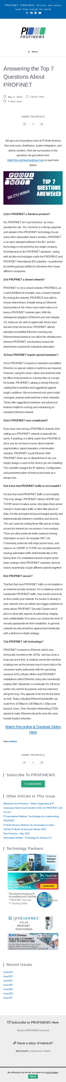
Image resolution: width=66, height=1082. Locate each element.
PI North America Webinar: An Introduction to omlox (28, 825)
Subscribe (34, 784)
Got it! (33, 1076)
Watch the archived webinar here (25, 160)
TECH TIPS (37, 97)
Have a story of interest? (34, 1043)
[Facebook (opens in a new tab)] (31, 12)
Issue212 (13, 741)
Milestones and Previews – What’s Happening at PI (28, 803)
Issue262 (8, 976)
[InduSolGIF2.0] (33, 862)
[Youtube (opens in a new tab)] (39, 12)
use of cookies (52, 1072)
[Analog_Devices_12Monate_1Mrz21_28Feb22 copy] (33, 941)
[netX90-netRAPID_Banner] (33, 881)
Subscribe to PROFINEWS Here (34, 1022)
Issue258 (8, 993)
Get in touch (22, 1051)
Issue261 (8, 980)
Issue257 (8, 997)
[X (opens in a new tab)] (27, 12)
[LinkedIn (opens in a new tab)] (36, 12)
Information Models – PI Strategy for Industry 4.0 (27, 837)
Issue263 (8, 972)
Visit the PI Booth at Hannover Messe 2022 (24, 829)
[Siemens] (33, 899)
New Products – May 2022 (16, 833)
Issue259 (8, 989)
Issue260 (8, 984)
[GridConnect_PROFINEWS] (33, 922)
